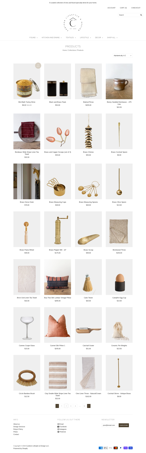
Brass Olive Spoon (119, 202)
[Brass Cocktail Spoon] (119, 131)
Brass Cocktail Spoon (119, 152)
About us (16, 424)
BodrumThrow (88, 102)
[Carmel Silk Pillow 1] (57, 325)
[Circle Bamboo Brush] (26, 373)
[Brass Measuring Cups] (57, 181)
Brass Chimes (88, 152)
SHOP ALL (111, 38)
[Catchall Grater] (88, 325)
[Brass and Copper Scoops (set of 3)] (57, 131)
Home (65, 50)
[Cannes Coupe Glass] (26, 325)
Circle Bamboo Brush (27, 393)
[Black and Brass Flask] (57, 81)
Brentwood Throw (119, 250)
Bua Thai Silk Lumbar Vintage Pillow (57, 298)
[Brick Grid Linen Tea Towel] (26, 277)
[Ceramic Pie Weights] (119, 325)
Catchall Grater (88, 346)
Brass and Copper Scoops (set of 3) (57, 152)
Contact (16, 434)
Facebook (63, 426)
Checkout (135, 8)
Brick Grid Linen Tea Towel (27, 298)
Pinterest (62, 432)
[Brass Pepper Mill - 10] (57, 229)
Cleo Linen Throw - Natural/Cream (88, 393)
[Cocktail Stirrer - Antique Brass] (119, 373)
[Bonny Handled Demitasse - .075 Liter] (119, 81)
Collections (72, 50)
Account (112, 8)
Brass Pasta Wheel (27, 250)
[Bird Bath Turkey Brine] (26, 81)
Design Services (19, 426)
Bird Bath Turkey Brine (26, 102)
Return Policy (18, 429)
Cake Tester (88, 298)
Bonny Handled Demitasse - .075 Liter (119, 103)
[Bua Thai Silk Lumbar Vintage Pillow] (57, 277)
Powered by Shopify (20, 448)
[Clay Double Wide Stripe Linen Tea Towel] (57, 373)
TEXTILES (70, 38)
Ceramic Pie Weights (119, 346)
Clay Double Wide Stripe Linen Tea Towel (58, 394)
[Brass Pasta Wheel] (26, 229)
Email (61, 424)
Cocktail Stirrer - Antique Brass (119, 393)
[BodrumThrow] (88, 81)
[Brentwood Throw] (119, 229)
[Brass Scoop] (88, 229)
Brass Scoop (88, 250)
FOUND (32, 38)
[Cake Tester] (88, 277)
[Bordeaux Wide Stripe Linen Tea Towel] (26, 131)
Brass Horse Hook (27, 202)
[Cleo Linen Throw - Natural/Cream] (88, 373)
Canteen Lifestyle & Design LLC (37, 446)
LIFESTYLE (84, 38)
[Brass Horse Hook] (26, 181)
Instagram (62, 429)
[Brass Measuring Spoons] (88, 181)
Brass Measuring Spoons (88, 202)
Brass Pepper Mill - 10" (57, 250)
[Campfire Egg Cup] (119, 277)
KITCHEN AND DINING (51, 38)
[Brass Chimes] (88, 131)
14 (84, 406)
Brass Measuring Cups (57, 202)
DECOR (98, 38)
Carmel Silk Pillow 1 (57, 346)
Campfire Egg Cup (119, 298)
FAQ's (15, 432)
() (123, 8)
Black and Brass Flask (57, 102)
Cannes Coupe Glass (27, 346)
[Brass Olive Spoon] (119, 181)
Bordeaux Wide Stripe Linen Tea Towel (27, 153)
